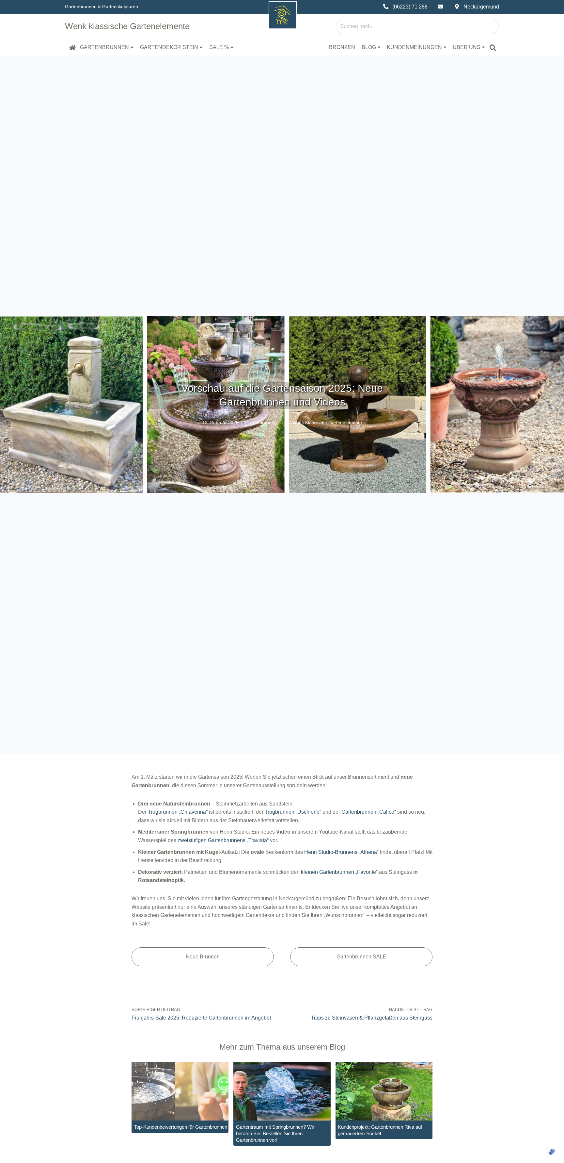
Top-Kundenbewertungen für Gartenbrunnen (180, 1127)
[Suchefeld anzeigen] (493, 47)
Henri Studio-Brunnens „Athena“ (341, 852)
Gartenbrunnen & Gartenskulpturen (101, 6)
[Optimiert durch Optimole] (552, 1152)
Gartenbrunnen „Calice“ (368, 812)
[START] (72, 47)
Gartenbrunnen (261, 422)
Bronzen (342, 47)
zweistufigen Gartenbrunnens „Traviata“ (223, 840)
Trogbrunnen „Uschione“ (293, 812)
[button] (132, 47)
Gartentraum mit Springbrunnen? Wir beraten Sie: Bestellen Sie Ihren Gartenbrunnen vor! (275, 1133)
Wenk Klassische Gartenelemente (327, 422)
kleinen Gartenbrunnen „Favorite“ (339, 872)
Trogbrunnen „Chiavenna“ (178, 812)
